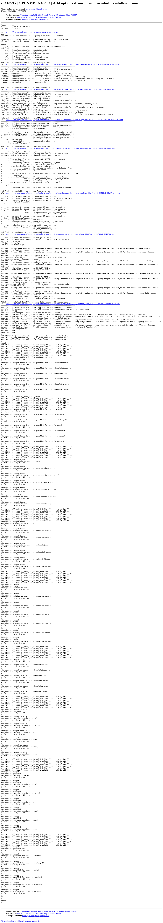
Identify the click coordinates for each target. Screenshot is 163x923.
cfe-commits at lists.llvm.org (36, 9)
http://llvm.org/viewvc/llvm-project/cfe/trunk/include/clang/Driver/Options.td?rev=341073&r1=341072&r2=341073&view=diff (62, 89)
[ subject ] (39, 19)
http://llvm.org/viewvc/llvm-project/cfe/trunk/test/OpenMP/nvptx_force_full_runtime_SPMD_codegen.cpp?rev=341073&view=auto (63, 304)
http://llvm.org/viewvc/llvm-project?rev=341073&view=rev (32, 32)
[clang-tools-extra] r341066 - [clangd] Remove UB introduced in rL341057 (48, 15)
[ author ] (46, 19)
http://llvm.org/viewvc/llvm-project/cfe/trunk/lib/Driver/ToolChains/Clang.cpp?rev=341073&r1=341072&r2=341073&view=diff (62, 148)
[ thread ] (31, 19)
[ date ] (25, 19)
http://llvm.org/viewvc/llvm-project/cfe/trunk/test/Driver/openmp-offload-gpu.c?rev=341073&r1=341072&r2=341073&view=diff (62, 234)
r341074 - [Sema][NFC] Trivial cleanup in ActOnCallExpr (39, 17)
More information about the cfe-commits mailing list (20, 921)
